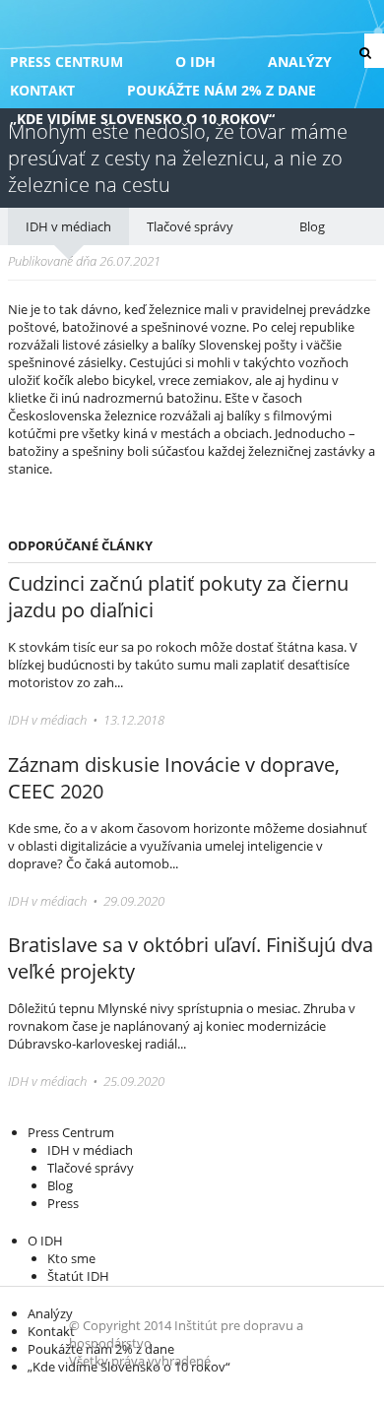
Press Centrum (66, 61)
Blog (312, 226)
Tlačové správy (190, 226)
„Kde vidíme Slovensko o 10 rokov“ (142, 118)
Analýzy (300, 61)
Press (63, 1203)
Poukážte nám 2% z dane (221, 90)
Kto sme (71, 1258)
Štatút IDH (78, 1276)
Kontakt (42, 90)
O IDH (195, 61)
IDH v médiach (68, 226)
